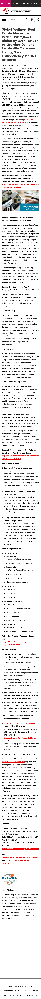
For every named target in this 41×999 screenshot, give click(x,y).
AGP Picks (5, 3)
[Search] (27, 19)
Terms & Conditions (30, 991)
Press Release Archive (24, 986)
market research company (13, 762)
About (10, 986)
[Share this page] (37, 19)
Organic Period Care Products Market (20, 738)
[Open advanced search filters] (32, 19)
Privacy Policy (31, 995)
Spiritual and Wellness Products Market (21, 723)
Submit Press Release (11, 991)
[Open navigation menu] (4, 19)
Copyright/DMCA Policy (13, 995)
